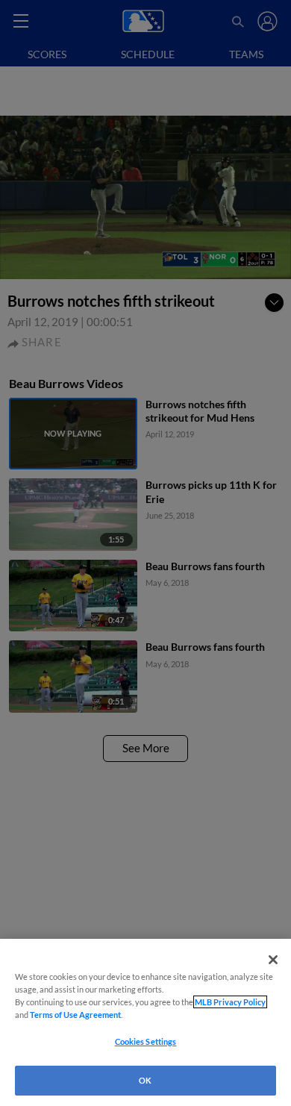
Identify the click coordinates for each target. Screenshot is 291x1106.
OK (145, 1080)
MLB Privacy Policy (230, 1002)
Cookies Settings (146, 1041)
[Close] (273, 959)
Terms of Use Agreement (75, 1014)
